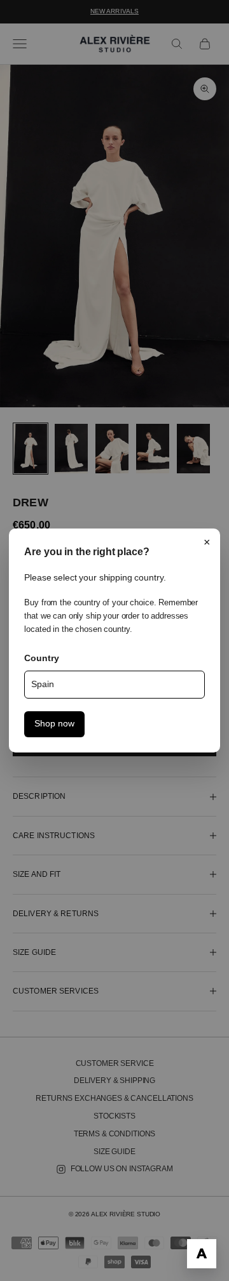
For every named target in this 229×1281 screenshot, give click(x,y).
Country (41, 658)
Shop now (54, 723)
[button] (201, 1253)
